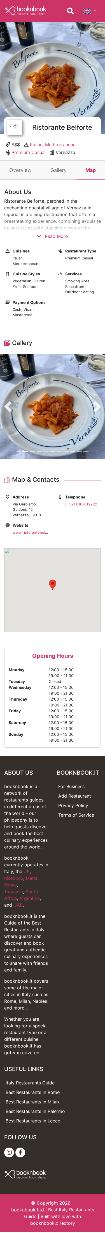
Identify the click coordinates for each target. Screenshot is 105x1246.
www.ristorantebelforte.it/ (36, 532)
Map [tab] (90, 170)
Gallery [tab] (58, 170)
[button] (8, 406)
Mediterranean (60, 144)
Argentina (29, 898)
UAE (18, 905)
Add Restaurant (74, 796)
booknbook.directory (52, 1223)
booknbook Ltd (27, 1209)
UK (27, 871)
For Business (71, 786)
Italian (36, 144)
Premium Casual (28, 152)
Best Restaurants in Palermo (35, 1111)
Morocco (13, 878)
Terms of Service (76, 815)
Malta (32, 878)
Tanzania (13, 891)
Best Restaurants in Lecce (33, 1121)
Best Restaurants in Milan (32, 1102)
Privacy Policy (73, 805)
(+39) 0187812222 (81, 504)
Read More (55, 236)
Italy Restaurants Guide (30, 1083)
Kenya (10, 885)
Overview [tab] (20, 170)
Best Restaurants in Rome (33, 1092)
